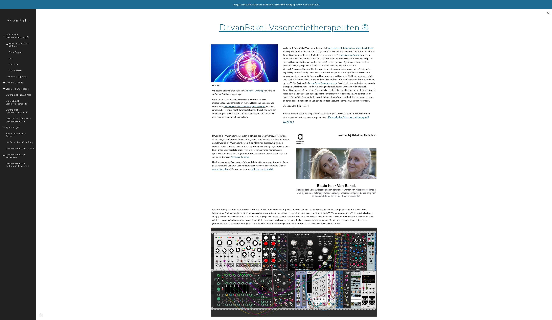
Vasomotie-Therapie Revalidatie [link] (16, 155)
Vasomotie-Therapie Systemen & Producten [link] (17, 164)
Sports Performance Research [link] (16, 134)
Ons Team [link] (13, 64)
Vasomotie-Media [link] (14, 82)
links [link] (11, 58)
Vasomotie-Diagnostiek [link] (17, 88)
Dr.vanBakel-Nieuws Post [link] (18, 94)
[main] (294, 27)
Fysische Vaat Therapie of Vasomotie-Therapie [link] (18, 120)
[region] (276, 4)
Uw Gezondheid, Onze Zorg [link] (19, 142)
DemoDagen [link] (15, 52)
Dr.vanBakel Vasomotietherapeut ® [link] (17, 36)
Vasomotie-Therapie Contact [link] (20, 148)
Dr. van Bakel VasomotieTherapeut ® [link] (17, 102)
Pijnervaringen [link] (13, 127)
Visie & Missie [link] (15, 70)
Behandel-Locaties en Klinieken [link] (19, 44)
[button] (548, 13)
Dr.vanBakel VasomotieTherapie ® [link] (16, 111)
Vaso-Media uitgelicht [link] (16, 76)
